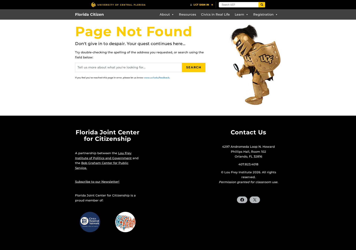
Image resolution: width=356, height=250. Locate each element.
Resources (187, 14)
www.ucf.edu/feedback (156, 77)
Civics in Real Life (215, 14)
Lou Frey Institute (238, 172)
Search (193, 67)
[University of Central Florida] (118, 4)
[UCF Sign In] (201, 5)
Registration (263, 14)
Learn (239, 14)
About (165, 14)
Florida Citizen (89, 14)
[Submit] (261, 4)
